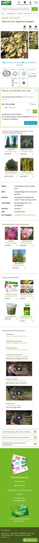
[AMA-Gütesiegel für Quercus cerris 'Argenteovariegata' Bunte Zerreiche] (7, 73)
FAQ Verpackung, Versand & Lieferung (17, 432)
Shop (3, 13)
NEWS (32, 533)
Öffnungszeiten (19, 481)
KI (8, 537)
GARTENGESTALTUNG (7, 535)
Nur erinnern (31, 123)
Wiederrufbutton (19, 485)
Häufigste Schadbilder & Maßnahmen (17, 343)
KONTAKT (4, 537)
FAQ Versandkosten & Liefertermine (16, 437)
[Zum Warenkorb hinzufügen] (35, 111)
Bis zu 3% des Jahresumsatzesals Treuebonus (20, 520)
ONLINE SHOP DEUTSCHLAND (23, 535)
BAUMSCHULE (5, 533)
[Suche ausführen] (35, 9)
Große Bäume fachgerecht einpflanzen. (17, 356)
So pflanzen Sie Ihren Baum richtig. (16, 381)
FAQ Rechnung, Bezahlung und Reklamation (14, 444)
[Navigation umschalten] (36, 2)
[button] (19, 2)
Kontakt (19, 494)
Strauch (20, 13)
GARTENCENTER (15, 533)
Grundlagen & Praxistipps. (13, 405)
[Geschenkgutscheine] (20, 464)
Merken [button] (33, 104)
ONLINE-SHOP (26, 533)
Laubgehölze (11, 13)
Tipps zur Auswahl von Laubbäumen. (17, 336)
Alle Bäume (28, 13)
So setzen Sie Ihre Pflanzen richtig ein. (17, 350)
